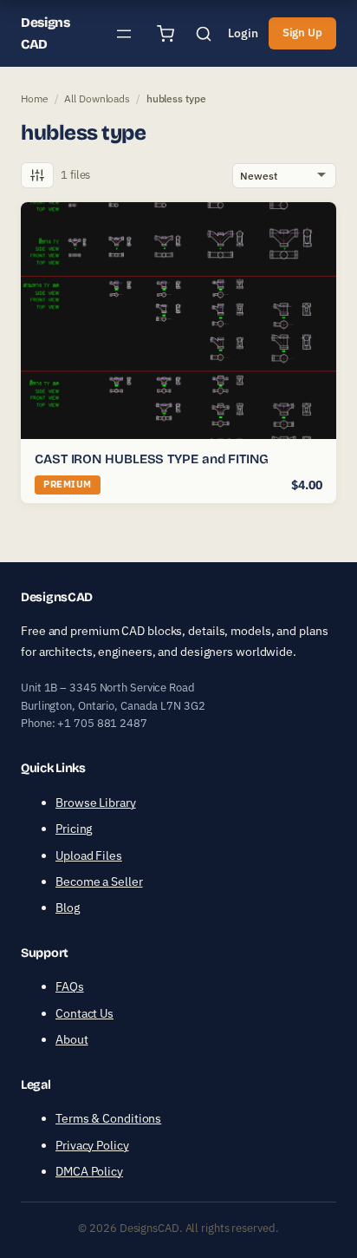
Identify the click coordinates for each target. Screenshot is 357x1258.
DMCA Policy (89, 1171)
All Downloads (97, 98)
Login (243, 33)
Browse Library (95, 802)
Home (35, 98)
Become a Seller (99, 881)
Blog (67, 907)
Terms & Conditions (108, 1118)
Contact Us (84, 1013)
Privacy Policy (92, 1145)
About (71, 1039)
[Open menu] (124, 33)
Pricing (73, 828)
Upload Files (88, 855)
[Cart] (165, 34)
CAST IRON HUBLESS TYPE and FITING (152, 459)
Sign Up (302, 32)
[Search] (203, 34)
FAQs (69, 986)
